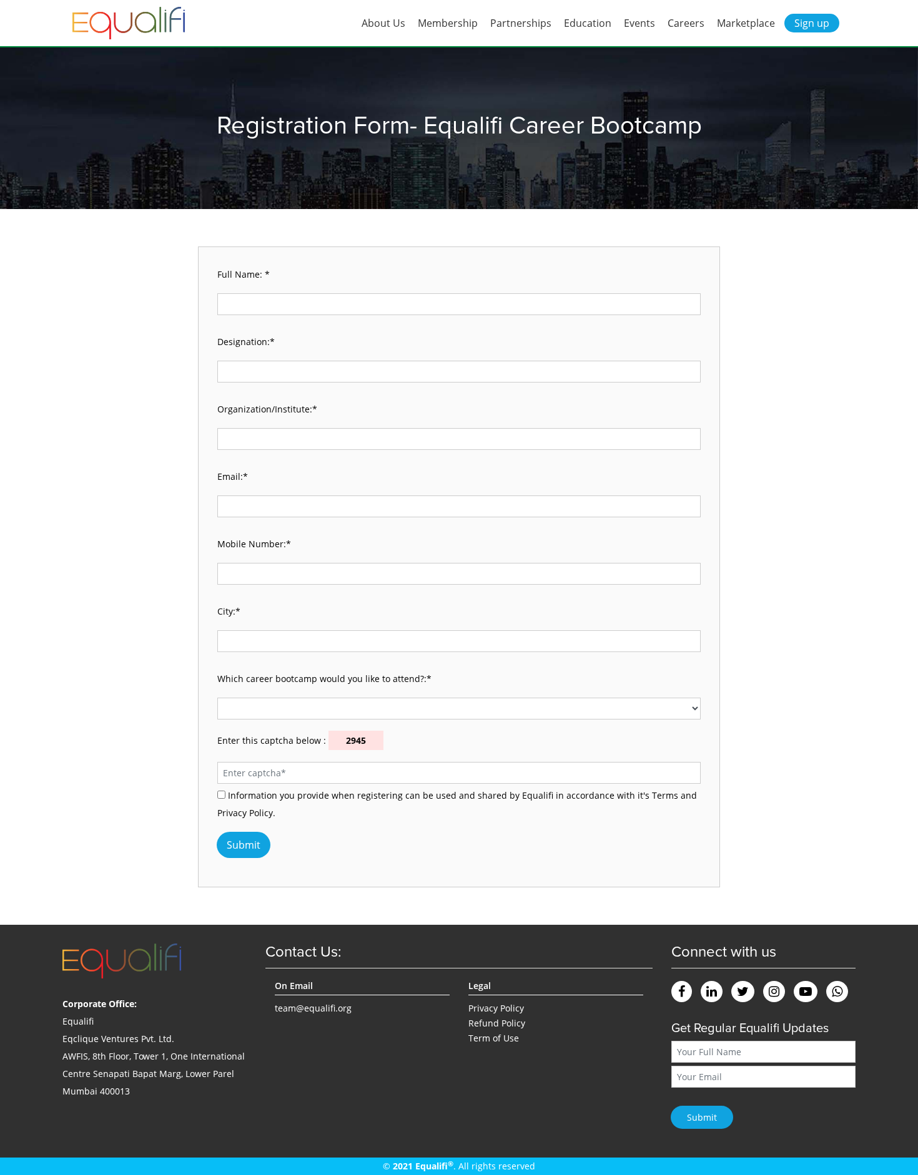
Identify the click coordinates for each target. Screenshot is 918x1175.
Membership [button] (448, 23)
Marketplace (746, 23)
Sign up (811, 23)
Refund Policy (496, 1023)
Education (587, 23)
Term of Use (493, 1038)
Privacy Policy (496, 1008)
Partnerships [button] (520, 23)
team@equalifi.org (313, 1008)
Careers (686, 23)
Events (639, 23)
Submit (243, 845)
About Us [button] (383, 23)
